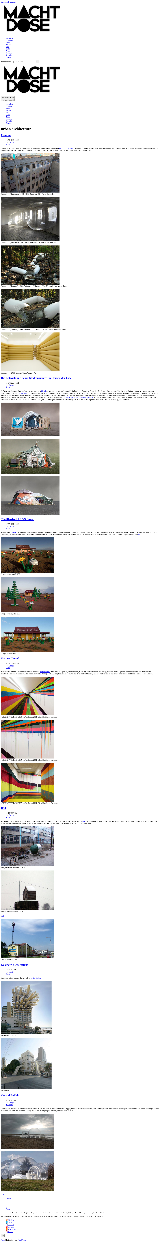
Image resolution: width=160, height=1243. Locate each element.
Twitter (9, 1222)
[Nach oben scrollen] (3, 1235)
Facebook (10, 1225)
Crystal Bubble (10, 1095)
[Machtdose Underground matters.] (31, 34)
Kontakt (9, 55)
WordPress (22, 1240)
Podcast (8, 45)
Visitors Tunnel (10, 658)
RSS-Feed (10, 1220)
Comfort (6, 135)
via (3, 916)
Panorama (9, 40)
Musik (8, 42)
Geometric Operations (14, 964)
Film (7, 47)
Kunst (8, 49)
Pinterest (10, 1232)
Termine (9, 53)
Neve (3, 1240)
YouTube (10, 1227)
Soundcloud (11, 1229)
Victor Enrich (36, 978)
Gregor (11, 142)
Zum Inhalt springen (8, 2)
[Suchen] (37, 61)
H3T (3, 808)
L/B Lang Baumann (66, 148)
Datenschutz (10, 57)
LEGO (14, 532)
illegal (43, 391)
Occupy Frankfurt (24, 393)
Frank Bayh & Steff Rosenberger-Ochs (78, 397)
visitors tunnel (45, 672)
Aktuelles (9, 38)
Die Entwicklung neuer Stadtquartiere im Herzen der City (36, 377)
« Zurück (9, 1198)
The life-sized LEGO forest (17, 519)
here (139, 534)
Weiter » (9, 1209)
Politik (8, 51)
